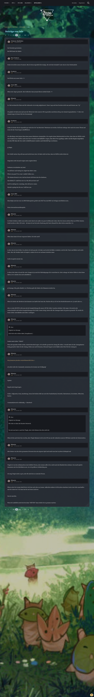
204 (25, 35)
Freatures (13, 71)
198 (13, 35)
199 (16, 35)
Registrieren (82, 3)
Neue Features (15, 58)
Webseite (13, 98)
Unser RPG (14, 85)
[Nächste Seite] (28, 35)
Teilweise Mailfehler (17, 41)
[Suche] (88, 3)
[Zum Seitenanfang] (91, 695)
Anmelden (74, 3)
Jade (12, 42)
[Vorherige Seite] (5, 35)
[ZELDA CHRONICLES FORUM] (47, 13)
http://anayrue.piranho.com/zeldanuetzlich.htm (20, 360)
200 (20, 35)
